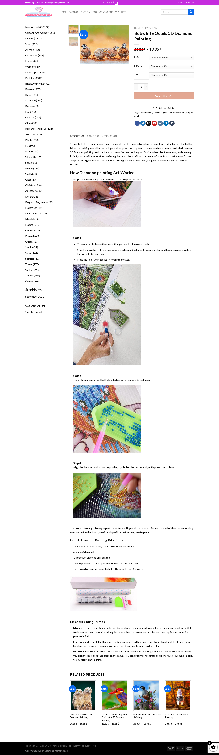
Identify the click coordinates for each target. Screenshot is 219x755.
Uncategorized (33, 311)
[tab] (77, 136)
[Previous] (85, 45)
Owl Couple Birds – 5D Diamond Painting (81, 716)
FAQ (95, 12)
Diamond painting (96, 172)
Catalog (74, 12)
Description (77, 136)
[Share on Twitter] (143, 123)
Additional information (102, 136)
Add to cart (164, 95)
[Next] (124, 45)
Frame (138, 66)
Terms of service (62, 746)
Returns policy (82, 746)
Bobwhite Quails (160, 112)
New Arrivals (151, 28)
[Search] (191, 12)
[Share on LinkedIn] (166, 123)
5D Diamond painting (137, 143)
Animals (143, 112)
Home (63, 12)
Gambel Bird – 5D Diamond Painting (147, 716)
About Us (45, 746)
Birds (149, 112)
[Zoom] (84, 60)
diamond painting (114, 160)
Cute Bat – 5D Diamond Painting (177, 716)
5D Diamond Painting (91, 540)
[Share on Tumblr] (172, 123)
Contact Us (106, 12)
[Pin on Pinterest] (154, 123)
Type (137, 74)
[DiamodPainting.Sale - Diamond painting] (38, 12)
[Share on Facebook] (137, 123)
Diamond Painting (81, 622)
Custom (85, 12)
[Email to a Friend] (148, 123)
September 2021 (34, 296)
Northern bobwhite (177, 112)
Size (136, 57)
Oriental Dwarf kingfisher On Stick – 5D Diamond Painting (115, 717)
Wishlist (120, 12)
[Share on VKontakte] (160, 123)
